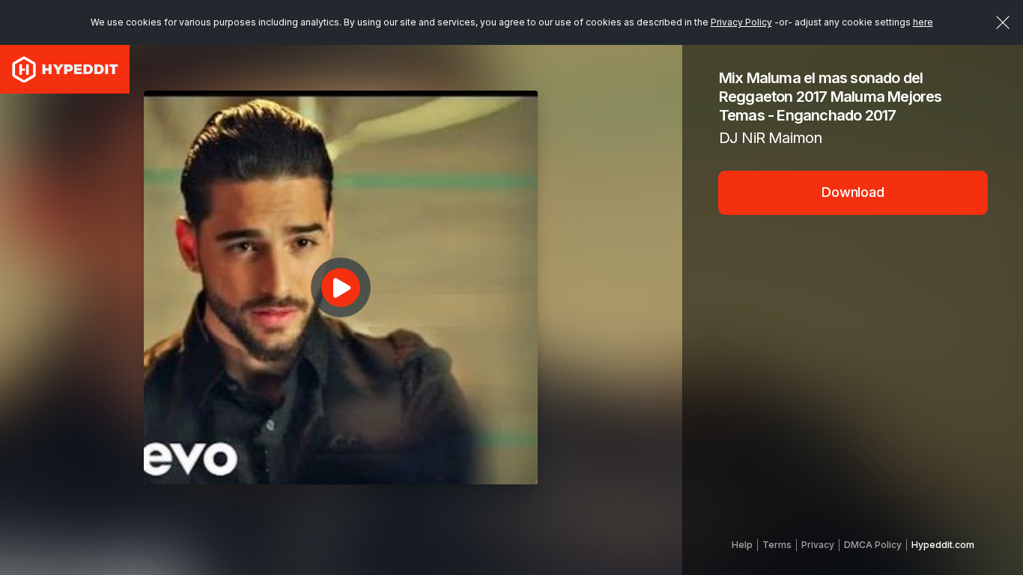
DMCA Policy (873, 544)
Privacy (817, 544)
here (923, 22)
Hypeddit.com (942, 544)
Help (742, 544)
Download (853, 192)
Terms (777, 544)
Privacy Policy (741, 22)
